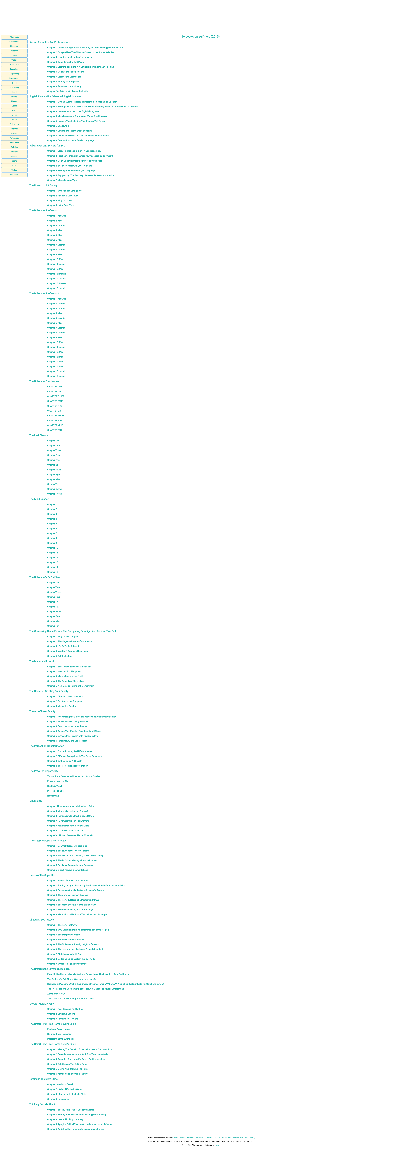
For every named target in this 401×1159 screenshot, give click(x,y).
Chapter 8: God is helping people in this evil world (71, 959)
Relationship (53, 795)
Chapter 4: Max (54, 230)
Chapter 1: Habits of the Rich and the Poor (67, 880)
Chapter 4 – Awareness (58, 1099)
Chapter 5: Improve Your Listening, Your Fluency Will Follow (76, 121)
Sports (14, 161)
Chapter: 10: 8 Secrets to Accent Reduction (68, 91)
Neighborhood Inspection (59, 1034)
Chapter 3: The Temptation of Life (63, 934)
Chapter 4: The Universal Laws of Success (67, 895)
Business (14, 51)
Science (14, 152)
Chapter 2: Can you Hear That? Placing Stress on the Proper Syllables (80, 52)
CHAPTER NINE (55, 425)
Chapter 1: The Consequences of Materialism (69, 666)
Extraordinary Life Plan (58, 781)
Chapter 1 (52, 504)
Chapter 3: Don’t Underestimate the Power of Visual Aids (74, 160)
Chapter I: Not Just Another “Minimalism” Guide (70, 806)
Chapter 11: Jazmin (56, 264)
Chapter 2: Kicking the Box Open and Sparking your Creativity (76, 1114)
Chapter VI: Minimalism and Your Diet (65, 830)
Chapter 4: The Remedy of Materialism (65, 681)
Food (14, 83)
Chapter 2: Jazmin (56, 303)
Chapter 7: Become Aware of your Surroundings (70, 909)
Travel (14, 165)
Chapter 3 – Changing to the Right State (66, 1094)
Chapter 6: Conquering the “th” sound (65, 71)
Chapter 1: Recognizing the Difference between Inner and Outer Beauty (81, 716)
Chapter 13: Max (55, 356)
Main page (14, 37)
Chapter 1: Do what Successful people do (67, 846)
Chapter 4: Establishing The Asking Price (67, 1064)
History (14, 97)
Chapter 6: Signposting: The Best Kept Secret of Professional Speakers (81, 175)
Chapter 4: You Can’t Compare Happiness (67, 651)
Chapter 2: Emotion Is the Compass (64, 701)
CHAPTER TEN (54, 430)
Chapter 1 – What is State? (60, 1084)
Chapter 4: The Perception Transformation (67, 765)
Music (14, 110)
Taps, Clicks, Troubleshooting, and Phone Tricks (70, 998)
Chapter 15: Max (55, 366)
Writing (14, 170)
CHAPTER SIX (54, 410)
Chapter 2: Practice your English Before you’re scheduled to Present (80, 156)
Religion (14, 147)
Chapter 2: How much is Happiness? (65, 671)
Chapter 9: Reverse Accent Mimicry (64, 86)
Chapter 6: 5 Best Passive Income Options (67, 870)
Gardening (14, 87)
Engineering (14, 74)
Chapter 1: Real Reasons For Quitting (65, 1009)
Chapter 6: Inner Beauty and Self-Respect (67, 740)
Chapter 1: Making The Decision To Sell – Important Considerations (79, 1049)
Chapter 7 (52, 533)
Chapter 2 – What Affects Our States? (65, 1089)
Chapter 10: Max (55, 259)
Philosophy (14, 124)
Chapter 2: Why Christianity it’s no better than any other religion (78, 929)
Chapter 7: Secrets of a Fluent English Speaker (69, 130)
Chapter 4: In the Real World (60, 205)
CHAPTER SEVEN (55, 415)
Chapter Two (53, 445)
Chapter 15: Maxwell (57, 283)
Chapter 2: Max (54, 220)
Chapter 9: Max (54, 254)
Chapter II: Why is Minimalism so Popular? (67, 811)
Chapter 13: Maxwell (57, 273)
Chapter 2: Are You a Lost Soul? (62, 195)
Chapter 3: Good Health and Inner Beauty (67, 726)
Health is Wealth (55, 786)
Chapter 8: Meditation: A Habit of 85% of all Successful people (77, 914)
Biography (14, 46)
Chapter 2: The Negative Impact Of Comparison (70, 641)
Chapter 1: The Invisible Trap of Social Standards (70, 1109)
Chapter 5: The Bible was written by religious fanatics (73, 944)
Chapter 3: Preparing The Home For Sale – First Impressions (76, 1059)
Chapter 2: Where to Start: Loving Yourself (67, 721)
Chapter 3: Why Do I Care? (60, 200)
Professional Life (55, 790)
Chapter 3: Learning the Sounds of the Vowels (69, 57)
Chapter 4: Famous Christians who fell (65, 939)
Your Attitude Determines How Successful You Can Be (73, 776)
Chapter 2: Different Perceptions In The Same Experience (74, 756)
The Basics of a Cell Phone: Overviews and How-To (71, 979)
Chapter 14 (52, 567)
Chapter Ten (53, 484)
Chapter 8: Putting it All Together (63, 81)
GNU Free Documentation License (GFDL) (240, 1138)
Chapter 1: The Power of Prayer (62, 925)
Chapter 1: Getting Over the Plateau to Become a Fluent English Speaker (82, 101)
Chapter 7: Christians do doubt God (64, 954)
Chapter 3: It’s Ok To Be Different (63, 646)
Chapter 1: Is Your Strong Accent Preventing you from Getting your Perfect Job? (85, 47)
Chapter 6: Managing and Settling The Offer (68, 1073)
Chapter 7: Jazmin (56, 244)
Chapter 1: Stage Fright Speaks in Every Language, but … (74, 151)
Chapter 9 (52, 543)
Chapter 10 (52, 547)
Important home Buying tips (60, 1038)
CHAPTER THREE (55, 396)
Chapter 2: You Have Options (61, 1013)
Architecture (14, 41)
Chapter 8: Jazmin (56, 249)
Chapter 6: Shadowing (58, 126)
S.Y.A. (216, 1145)
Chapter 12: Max (55, 269)
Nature (14, 119)
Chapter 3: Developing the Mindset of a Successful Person (75, 890)
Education (14, 69)
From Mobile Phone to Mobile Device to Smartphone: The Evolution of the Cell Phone (88, 974)
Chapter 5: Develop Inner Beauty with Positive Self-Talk (73, 736)
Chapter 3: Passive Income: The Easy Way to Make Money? (75, 855)
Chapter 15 (52, 572)
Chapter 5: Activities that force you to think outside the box (75, 1129)
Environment (14, 78)
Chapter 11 (52, 552)
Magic (14, 115)
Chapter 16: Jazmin (56, 288)
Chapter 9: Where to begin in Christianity (66, 963)
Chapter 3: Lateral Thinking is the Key (65, 1119)
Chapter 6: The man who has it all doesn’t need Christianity (75, 949)
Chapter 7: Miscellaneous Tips (62, 180)
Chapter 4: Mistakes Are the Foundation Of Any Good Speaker (77, 116)
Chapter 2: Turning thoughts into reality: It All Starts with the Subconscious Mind (86, 885)
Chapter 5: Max (54, 235)
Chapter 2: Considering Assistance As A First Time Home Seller (78, 1054)
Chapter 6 (52, 528)
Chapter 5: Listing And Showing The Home (67, 1069)
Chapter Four (53, 455)
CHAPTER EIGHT (55, 420)
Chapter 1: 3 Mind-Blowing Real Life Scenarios (69, 751)
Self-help (14, 156)
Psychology (14, 138)
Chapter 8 (52, 538)
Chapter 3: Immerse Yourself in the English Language (73, 111)
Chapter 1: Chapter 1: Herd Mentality (65, 696)
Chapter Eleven (54, 489)
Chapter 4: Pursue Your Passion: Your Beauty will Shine (74, 731)
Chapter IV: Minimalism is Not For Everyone (68, 821)
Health (14, 92)
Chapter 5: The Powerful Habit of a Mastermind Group (73, 900)
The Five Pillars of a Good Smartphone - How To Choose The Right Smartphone (85, 988)
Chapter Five (53, 460)
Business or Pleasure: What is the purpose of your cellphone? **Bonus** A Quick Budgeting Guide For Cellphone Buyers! (105, 984)
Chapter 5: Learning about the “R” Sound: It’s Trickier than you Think (80, 66)
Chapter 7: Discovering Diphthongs (64, 76)
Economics (14, 64)
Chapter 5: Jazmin (56, 318)
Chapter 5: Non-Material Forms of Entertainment (70, 686)
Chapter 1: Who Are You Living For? (64, 190)
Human (14, 101)
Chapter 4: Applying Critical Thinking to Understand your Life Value (79, 1124)
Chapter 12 (52, 557)
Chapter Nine (53, 479)
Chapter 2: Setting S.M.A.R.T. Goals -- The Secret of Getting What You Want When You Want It (92, 106)
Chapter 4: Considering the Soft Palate (65, 62)
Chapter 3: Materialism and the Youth (65, 676)
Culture (14, 60)
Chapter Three (54, 450)
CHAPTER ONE (54, 386)
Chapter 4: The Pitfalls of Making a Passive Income (71, 860)
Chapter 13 (52, 562)
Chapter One (53, 440)
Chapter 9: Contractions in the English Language (70, 140)
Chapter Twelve (54, 493)
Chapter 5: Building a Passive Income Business (70, 865)
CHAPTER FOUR (55, 401)
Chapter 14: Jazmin (56, 278)
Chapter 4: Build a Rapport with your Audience (69, 165)
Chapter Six (52, 464)
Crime (14, 55)
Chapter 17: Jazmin (56, 376)
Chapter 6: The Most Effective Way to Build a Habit (71, 904)
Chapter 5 (52, 523)
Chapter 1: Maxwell (56, 215)
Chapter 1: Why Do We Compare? (63, 636)
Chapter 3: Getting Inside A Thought (64, 761)
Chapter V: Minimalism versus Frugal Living (68, 825)
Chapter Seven (54, 469)
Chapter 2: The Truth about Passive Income (68, 850)
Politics (14, 133)
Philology (14, 129)
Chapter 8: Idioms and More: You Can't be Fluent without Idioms (78, 135)
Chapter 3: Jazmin (56, 225)
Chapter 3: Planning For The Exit (62, 1018)
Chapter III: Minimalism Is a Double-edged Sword (71, 816)
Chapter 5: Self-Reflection (59, 656)
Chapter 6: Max (54, 240)
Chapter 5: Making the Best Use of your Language (71, 170)
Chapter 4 (52, 518)
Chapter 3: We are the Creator (61, 706)
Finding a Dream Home (58, 1029)
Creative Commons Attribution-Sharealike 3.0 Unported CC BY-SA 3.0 (197, 1138)
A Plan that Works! (56, 993)
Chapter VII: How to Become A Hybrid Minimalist (70, 835)
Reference (14, 142)
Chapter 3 (52, 514)
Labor (14, 106)
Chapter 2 (52, 509)
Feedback (14, 175)
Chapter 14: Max (55, 361)
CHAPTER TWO (54, 391)
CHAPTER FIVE (54, 406)
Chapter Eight (54, 474)
